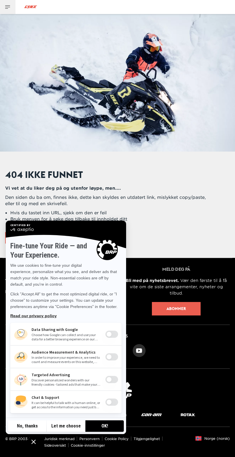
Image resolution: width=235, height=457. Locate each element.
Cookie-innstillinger (88, 445)
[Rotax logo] (188, 414)
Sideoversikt (55, 445)
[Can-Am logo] (151, 414)
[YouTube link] (139, 350)
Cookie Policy (117, 438)
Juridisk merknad (59, 438)
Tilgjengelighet (147, 438)
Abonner (176, 308)
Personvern (89, 438)
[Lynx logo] (30, 7)
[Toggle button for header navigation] (7, 7)
